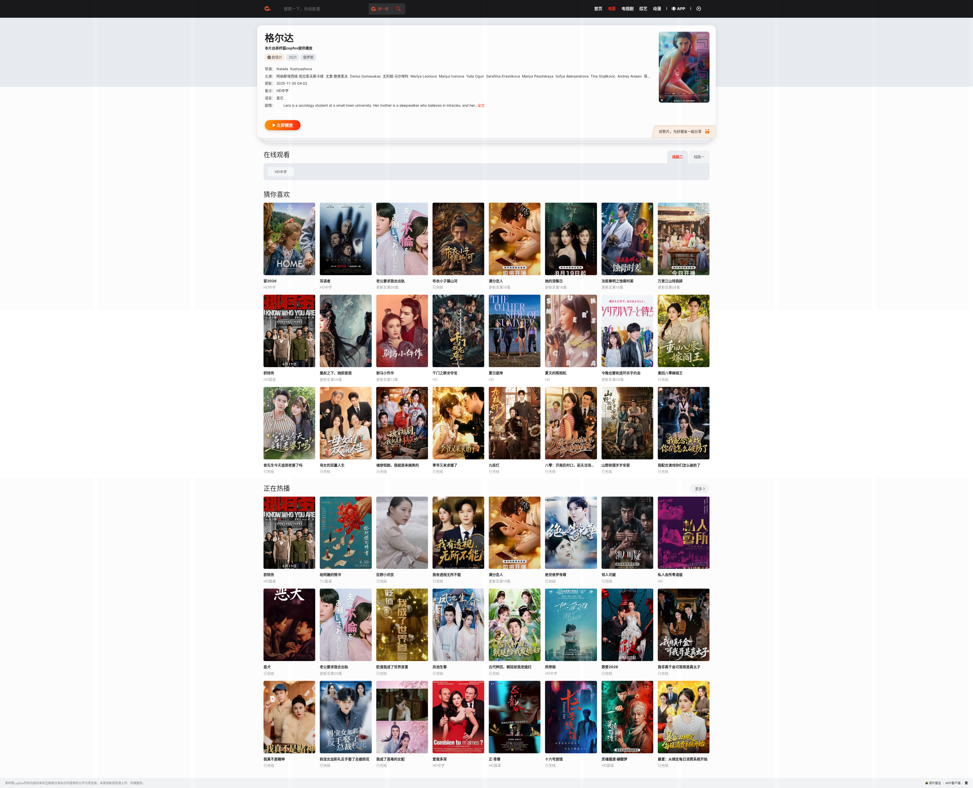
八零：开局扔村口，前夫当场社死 (571, 465)
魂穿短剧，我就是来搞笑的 (397, 465)
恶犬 (267, 667)
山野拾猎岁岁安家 (616, 465)
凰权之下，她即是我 (336, 373)
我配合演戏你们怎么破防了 (679, 465)
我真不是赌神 (274, 759)
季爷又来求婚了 (445, 465)
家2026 (270, 281)
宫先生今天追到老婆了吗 (283, 465)
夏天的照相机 (555, 373)
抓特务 (269, 373)
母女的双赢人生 (332, 465)
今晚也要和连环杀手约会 (621, 373)
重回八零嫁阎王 (670, 373)
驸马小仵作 (385, 373)
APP (681, 8)
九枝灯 (494, 465)
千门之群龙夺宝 (445, 373)
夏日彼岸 (496, 373)
